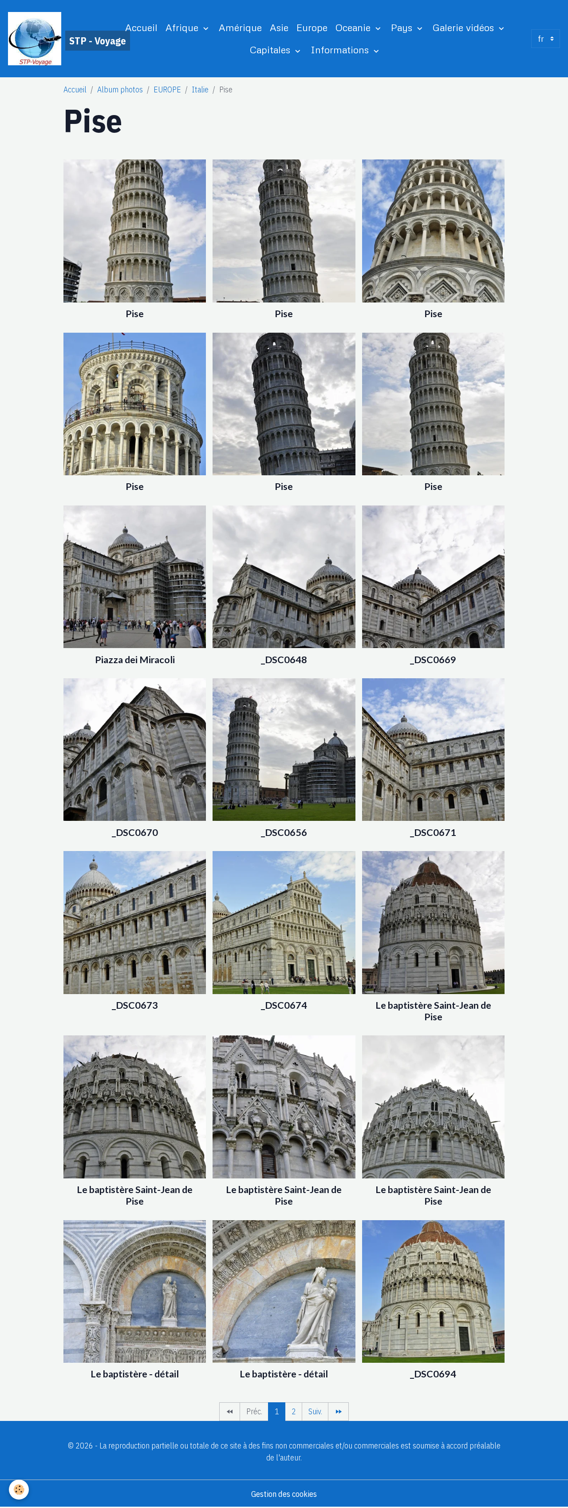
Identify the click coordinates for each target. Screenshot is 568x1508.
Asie (279, 27)
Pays (403, 27)
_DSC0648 (284, 659)
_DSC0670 (135, 832)
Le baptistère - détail (135, 1374)
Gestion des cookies (284, 1494)
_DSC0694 (433, 1374)
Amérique (240, 27)
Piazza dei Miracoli (135, 659)
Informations (341, 50)
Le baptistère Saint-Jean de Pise (433, 1011)
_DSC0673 (135, 1005)
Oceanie (354, 27)
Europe (311, 27)
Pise (135, 313)
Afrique (183, 27)
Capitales (271, 50)
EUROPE (167, 89)
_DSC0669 (433, 659)
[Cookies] (19, 1490)
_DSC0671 (433, 832)
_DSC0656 (284, 832)
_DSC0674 (284, 1005)
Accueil (141, 27)
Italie (200, 89)
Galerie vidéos (465, 27)
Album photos (120, 89)
